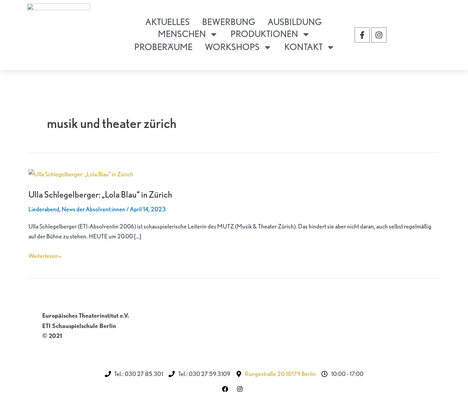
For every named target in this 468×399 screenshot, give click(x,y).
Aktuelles (167, 21)
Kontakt (303, 47)
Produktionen (264, 33)
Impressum (57, 346)
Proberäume (163, 47)
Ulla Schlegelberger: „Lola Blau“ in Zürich (100, 194)
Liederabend (43, 209)
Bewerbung (228, 21)
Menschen (182, 33)
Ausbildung (295, 21)
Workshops (232, 47)
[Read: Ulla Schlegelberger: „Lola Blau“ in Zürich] (80, 173)
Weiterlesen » (44, 255)
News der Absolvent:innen (93, 209)
